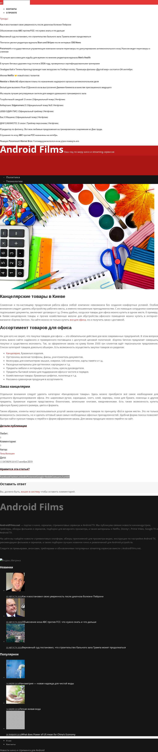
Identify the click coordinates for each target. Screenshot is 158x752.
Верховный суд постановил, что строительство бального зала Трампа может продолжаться (45, 36)
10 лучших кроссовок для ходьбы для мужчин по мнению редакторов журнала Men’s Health (45, 57)
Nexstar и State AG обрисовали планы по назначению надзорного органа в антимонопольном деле (49, 81)
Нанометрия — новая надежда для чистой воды (46, 683)
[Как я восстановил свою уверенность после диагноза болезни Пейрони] (15, 590)
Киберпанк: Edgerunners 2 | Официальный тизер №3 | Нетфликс (31, 105)
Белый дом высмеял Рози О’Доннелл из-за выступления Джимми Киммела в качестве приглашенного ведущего (56, 87)
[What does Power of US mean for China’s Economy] (15, 728)
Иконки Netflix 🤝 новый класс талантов (19, 75)
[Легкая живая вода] (15, 702)
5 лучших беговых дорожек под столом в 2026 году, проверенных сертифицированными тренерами (50, 63)
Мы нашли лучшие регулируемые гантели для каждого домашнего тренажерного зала (43, 93)
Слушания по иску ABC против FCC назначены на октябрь (28, 135)
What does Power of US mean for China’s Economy (48, 734)
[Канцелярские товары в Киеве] (77, 288)
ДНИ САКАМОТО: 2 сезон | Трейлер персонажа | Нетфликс (29, 123)
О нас (8, 740)
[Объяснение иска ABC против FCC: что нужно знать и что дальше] (15, 615)
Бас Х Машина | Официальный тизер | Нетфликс (24, 117)
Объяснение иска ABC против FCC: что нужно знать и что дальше (32, 30)
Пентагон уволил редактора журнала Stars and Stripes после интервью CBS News (40, 42)
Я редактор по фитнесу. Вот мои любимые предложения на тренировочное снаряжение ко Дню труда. (51, 129)
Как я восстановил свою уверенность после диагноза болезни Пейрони (35, 24)
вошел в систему (30, 491)
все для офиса (78, 319)
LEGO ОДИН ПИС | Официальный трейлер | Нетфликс (27, 111)
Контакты (11, 744)
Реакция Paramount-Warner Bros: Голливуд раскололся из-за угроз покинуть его (39, 141)
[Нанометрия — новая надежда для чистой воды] (15, 677)
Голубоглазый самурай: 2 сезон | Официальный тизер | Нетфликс (32, 99)
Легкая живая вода (30, 708)
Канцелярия (13, 353)
